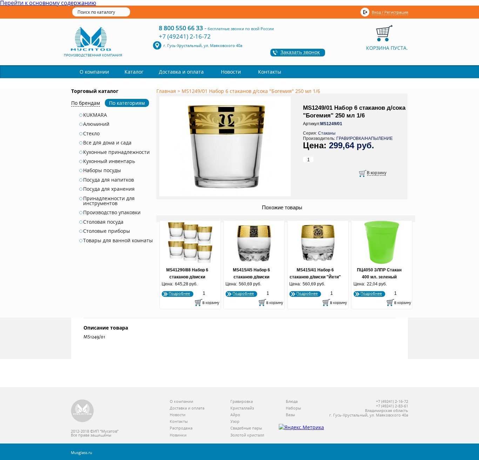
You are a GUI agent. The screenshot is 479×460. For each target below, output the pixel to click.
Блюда (292, 401)
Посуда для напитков (108, 179)
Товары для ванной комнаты (118, 240)
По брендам (85, 103)
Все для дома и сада (107, 142)
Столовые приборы (106, 231)
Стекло (91, 133)
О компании (94, 71)
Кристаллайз (242, 408)
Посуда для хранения (109, 189)
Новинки (178, 435)
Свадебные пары (246, 428)
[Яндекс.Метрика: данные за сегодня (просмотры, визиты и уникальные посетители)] (301, 427)
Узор (235, 421)
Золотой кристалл (247, 435)
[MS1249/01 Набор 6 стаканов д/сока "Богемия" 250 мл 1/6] (226, 197)
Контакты (269, 71)
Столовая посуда (103, 221)
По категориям (127, 103)
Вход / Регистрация (390, 12)
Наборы (293, 408)
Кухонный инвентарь (109, 161)
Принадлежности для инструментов (109, 201)
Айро (235, 415)
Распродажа (181, 428)
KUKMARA (95, 115)
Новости (231, 71)
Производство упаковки (112, 212)
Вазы (290, 415)
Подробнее (179, 293)
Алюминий (96, 124)
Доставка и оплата (181, 71)
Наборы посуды (102, 170)
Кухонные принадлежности (116, 152)
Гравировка (241, 401)
